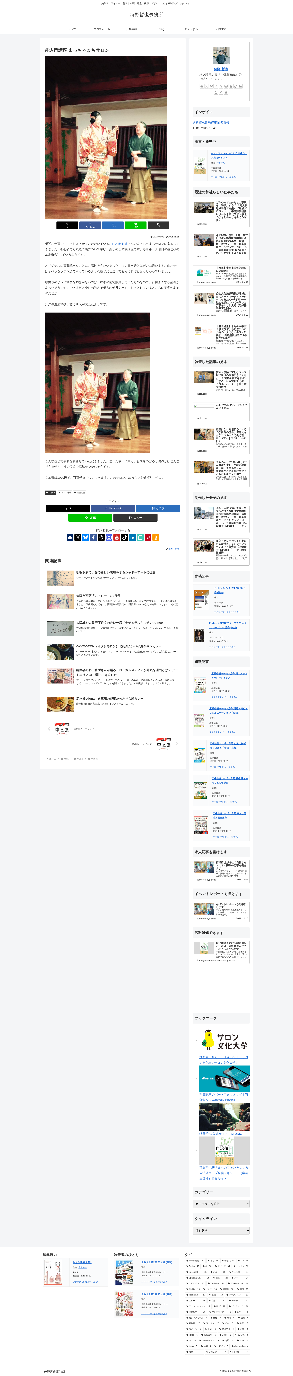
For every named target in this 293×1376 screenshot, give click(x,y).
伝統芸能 (81, 492)
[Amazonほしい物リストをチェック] (155, 537)
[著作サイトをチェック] (70, 537)
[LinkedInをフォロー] (132, 537)
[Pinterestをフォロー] (148, 537)
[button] (158, 225)
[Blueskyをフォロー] (85, 537)
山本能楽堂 (120, 243)
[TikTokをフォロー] (124, 537)
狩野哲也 (221, 163)
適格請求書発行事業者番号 (211, 122)
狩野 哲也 (221, 69)
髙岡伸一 (83, 1267)
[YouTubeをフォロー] (116, 537)
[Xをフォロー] (77, 537)
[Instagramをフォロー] (109, 537)
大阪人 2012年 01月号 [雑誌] (156, 1262)
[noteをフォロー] (140, 537)
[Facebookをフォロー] (93, 537)
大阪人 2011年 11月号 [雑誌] (156, 1294)
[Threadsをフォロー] (101, 537)
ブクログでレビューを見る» (224, 177)
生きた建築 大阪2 (82, 1262)
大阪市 (52, 492)
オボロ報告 (66, 492)
